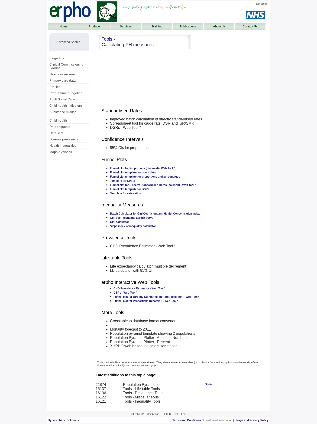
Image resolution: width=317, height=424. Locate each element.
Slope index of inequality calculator (133, 226)
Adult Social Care (62, 99)
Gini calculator (119, 222)
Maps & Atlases (60, 152)
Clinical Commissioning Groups (66, 66)
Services (126, 26)
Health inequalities (62, 145)
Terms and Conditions (186, 420)
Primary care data (62, 80)
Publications (188, 26)
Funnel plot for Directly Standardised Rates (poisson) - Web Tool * (153, 185)
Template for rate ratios (125, 193)
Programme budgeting (65, 93)
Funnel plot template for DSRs (129, 189)
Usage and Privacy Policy (251, 420)
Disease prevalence (63, 139)
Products (95, 26)
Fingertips (56, 58)
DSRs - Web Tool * (125, 292)
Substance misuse (62, 112)
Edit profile (262, 3)
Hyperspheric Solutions (63, 420)
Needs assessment (63, 74)
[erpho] (83, 11)
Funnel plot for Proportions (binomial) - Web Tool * (142, 168)
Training (157, 26)
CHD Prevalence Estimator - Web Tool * (139, 288)
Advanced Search (68, 42)
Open (208, 384)
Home (64, 26)
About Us (219, 26)
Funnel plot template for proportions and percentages (145, 176)
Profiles (54, 87)
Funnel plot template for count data (133, 172)
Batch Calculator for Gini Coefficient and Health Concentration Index (155, 213)
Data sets (56, 133)
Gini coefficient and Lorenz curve (131, 217)
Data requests (59, 127)
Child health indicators (65, 105)
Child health (58, 120)
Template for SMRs (122, 180)
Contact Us (250, 26)
